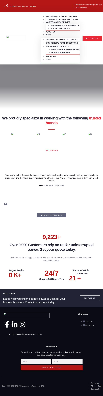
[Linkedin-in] (14, 324)
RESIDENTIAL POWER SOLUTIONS (62, 40)
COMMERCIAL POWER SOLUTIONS (62, 43)
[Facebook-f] (7, 324)
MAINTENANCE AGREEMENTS (65, 25)
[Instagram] (22, 324)
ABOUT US (51, 56)
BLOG (48, 34)
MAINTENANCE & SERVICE (58, 22)
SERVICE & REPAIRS (60, 28)
